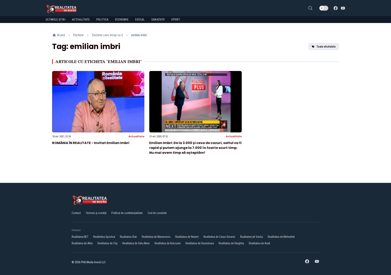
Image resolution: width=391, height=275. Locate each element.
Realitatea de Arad (259, 243)
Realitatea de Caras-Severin (219, 236)
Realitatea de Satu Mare (136, 243)
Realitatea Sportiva (104, 236)
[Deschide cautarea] (310, 8)
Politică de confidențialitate (127, 213)
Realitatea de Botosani (168, 243)
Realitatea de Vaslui (251, 236)
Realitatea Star (128, 236)
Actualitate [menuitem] (81, 19)
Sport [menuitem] (175, 19)
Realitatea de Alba (82, 243)
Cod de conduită (157, 213)
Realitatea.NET (80, 236)
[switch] (323, 8)
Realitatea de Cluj (108, 243)
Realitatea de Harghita (231, 243)
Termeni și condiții (96, 213)
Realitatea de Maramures (156, 236)
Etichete (78, 35)
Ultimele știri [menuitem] (55, 19)
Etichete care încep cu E (107, 35)
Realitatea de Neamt (187, 236)
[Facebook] (335, 8)
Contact (76, 213)
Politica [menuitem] (102, 19)
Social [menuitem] (140, 19)
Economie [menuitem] (122, 19)
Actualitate (136, 136)
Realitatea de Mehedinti (281, 236)
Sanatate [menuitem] (158, 19)
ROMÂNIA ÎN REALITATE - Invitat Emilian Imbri (90, 143)
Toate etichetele (326, 46)
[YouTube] (342, 8)
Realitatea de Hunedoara (200, 243)
